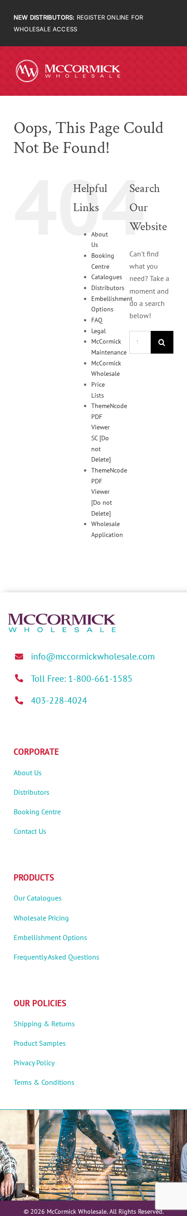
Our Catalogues (38, 897)
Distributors (107, 288)
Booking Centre (37, 811)
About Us (28, 772)
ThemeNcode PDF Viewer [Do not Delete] (109, 491)
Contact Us (30, 831)
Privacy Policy (34, 1062)
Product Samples (40, 1043)
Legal (98, 331)
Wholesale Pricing (41, 917)
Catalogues (106, 277)
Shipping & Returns (44, 1023)
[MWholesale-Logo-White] (68, 61)
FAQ (97, 320)
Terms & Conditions (44, 1082)
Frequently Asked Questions (56, 956)
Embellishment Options (50, 937)
